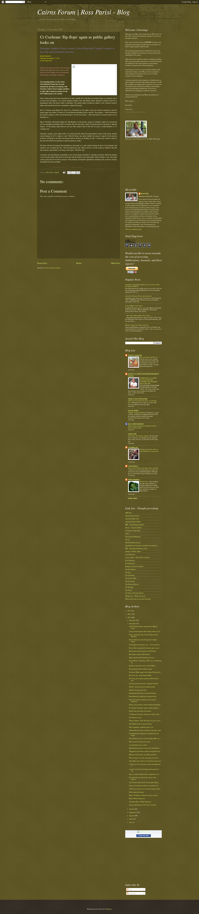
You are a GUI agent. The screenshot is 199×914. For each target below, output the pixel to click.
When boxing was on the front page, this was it (143, 758)
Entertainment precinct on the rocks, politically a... (145, 748)
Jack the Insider (133, 411)
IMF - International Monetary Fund (136, 548)
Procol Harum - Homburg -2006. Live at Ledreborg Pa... (145, 661)
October (132, 809)
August (131, 816)
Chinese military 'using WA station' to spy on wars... (145, 721)
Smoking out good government (137, 412)
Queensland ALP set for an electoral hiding (142, 693)
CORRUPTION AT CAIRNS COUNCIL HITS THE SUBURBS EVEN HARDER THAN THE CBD (148, 380)
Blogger (109, 909)
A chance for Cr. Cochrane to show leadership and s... (144, 765)
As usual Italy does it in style (138, 745)
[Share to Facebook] (76, 172)
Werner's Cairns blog (135, 355)
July (130, 819)
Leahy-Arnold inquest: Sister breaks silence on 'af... (145, 631)
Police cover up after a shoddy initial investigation (144, 705)
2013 (129, 611)
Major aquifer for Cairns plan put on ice (141, 657)
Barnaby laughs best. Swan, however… (137, 325)
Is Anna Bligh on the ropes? (134, 306)
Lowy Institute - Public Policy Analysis (137, 557)
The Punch (128, 590)
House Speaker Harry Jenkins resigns (140, 669)
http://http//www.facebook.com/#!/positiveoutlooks (141, 545)
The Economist (130, 581)
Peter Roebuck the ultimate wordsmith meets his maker (144, 734)
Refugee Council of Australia (134, 566)
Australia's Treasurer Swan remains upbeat (138, 296)
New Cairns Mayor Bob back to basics (138, 315)
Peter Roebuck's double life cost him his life (142, 696)
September (132, 812)
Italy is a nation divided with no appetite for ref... (144, 774)
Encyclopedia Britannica (133, 536)
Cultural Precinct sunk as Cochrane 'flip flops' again (145, 730)
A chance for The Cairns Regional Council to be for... (144, 770)
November (132, 624)
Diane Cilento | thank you (137, 798)
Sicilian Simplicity (134, 480)
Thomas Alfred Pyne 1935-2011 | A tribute (142, 805)
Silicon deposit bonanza (136, 792)
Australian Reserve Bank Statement (140, 802)
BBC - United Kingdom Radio (134, 525)
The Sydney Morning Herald (134, 593)
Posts (130, 889)
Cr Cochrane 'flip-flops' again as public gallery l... (144, 708)
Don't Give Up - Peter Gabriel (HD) (140, 675)
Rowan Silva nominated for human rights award (144, 648)
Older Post (115, 263)
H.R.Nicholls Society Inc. (133, 542)
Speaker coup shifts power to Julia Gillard (142, 666)
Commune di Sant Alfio (132, 531)
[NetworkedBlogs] (143, 832)
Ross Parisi (144, 194)
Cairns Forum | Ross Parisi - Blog (83, 11)
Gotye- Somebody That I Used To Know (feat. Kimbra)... (143, 635)
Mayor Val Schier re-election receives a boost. (143, 795)
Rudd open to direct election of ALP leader (142, 651)
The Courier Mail (130, 578)
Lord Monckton (130, 554)
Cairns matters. (133, 466)
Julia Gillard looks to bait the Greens (140, 724)
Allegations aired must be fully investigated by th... (145, 751)
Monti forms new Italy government (140, 711)
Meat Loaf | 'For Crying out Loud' (139, 742)
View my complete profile (133, 229)
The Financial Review (132, 584)
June (131, 822)
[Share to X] (73, 172)
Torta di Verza (144, 481)
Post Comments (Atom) (53, 268)
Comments (131, 893)
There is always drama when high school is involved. (143, 468)
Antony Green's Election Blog (137, 399)
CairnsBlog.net (133, 447)
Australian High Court (132, 519)
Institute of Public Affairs (133, 551)
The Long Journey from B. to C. (149, 357)
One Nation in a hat (135, 717)
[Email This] (68, 172)
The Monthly (129, 587)
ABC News (128, 513)
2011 (129, 617)
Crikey (127, 534)
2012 (129, 614)
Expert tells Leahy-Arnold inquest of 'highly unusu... (143, 640)
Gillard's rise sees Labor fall (137, 690)
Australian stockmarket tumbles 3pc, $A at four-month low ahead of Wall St (142, 285)
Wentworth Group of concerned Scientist (138, 599)
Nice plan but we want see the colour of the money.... (142, 778)
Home (78, 263)
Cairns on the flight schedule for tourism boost (143, 785)
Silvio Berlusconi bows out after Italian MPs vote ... (145, 738)
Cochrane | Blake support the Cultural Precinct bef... (145, 672)
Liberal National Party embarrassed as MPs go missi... (143, 627)
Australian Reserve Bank (133, 522)
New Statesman (130, 560)
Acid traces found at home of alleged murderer (143, 683)
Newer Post (42, 263)
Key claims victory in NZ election (139, 654)
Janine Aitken (132, 498)
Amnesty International (132, 516)
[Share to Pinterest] (78, 172)
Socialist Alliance (130, 569)
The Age (128, 572)
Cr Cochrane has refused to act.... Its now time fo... (145, 645)
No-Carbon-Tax (130, 563)
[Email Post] (64, 172)
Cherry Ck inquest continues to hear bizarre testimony (142, 700)
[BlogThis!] (71, 172)
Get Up (127, 539)
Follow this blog (143, 835)
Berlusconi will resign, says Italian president (142, 755)
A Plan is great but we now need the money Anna (144, 789)
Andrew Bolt (132, 434)
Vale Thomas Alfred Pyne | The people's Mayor (144, 782)
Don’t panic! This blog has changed (138, 436)
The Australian (129, 575)
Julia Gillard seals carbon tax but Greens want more (145, 761)
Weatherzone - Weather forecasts (135, 596)
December (132, 620)
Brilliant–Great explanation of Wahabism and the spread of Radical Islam (142, 427)
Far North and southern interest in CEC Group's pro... (144, 679)
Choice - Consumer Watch (133, 528)
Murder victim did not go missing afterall (142, 687)
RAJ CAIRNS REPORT (136, 424)
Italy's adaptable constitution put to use (141, 727)
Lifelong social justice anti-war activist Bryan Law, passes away (149, 450)
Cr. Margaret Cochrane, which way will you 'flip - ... (145, 714)
